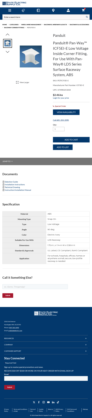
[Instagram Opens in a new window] (43, 402)
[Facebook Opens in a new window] (39, 402)
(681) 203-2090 (14, 327)
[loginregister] (68, 10)
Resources (9, 338)
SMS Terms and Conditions (72, 410)
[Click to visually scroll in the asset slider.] (7, 35)
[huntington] (53, 10)
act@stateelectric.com (15, 330)
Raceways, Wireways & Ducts (55, 24)
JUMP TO (6, 161)
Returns (50, 409)
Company (8, 345)
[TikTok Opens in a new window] (58, 402)
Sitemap (85, 409)
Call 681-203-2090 (61, 120)
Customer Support (12, 351)
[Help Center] (23, 10)
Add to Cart (71, 139)
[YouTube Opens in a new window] (48, 402)
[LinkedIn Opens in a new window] (53, 402)
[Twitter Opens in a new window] (34, 402)
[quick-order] (38, 10)
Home (4, 24)
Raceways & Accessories (79, 24)
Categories (14, 24)
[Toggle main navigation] (9, 10)
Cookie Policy (41, 410)
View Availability (66, 112)
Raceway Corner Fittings (14, 27)
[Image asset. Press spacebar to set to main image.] (7, 43)
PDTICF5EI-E (31, 27)
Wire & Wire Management (31, 24)
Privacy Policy (6, 410)
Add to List (63, 147)
